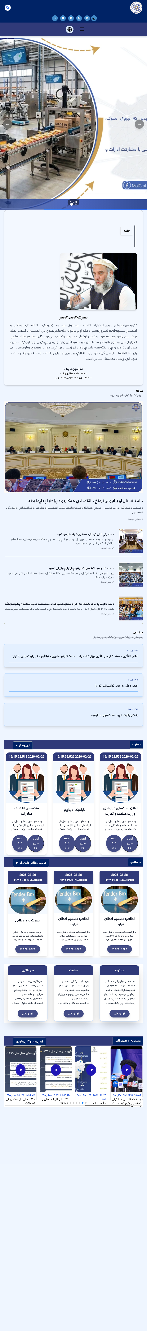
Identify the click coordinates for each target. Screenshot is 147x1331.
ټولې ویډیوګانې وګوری (29, 1041)
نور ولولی (119, 1013)
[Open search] (8, 8)
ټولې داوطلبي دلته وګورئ (31, 862)
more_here (114, 843)
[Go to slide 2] (71, 204)
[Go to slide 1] (75, 204)
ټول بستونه (22, 745)
